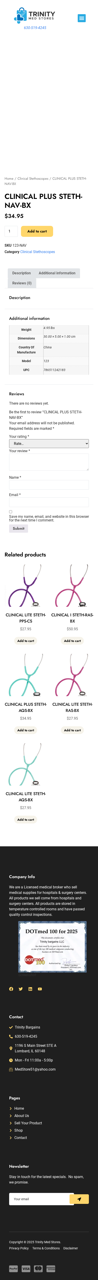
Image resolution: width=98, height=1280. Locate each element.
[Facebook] (11, 989)
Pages (14, 1098)
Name (15, 477)
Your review (19, 451)
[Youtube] (40, 989)
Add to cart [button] (25, 641)
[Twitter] (21, 989)
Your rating (19, 436)
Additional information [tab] (57, 273)
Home (9, 178)
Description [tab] (21, 273)
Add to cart (37, 231)
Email (15, 495)
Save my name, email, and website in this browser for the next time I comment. (49, 518)
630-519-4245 (35, 28)
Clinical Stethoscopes (33, 178)
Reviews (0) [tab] (22, 283)
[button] (82, 18)
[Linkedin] (30, 989)
